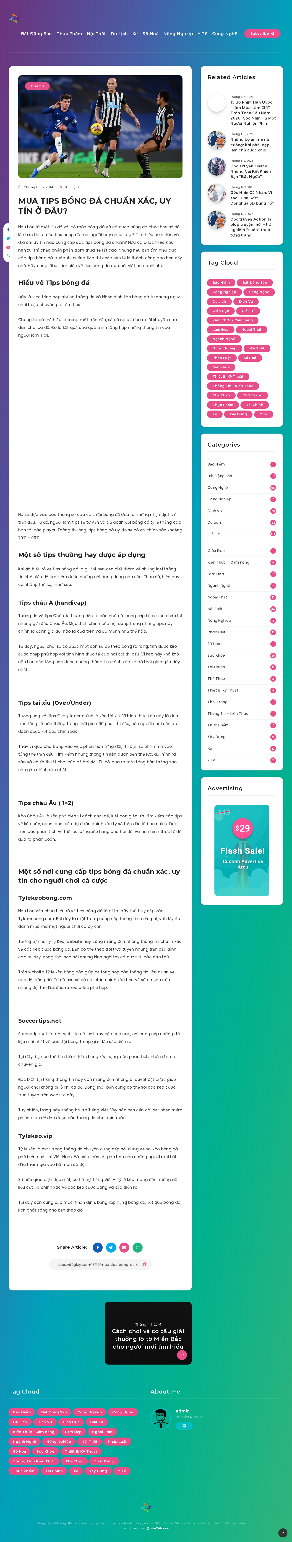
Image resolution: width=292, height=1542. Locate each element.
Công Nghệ (224, 33)
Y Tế (202, 33)
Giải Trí (37, 86)
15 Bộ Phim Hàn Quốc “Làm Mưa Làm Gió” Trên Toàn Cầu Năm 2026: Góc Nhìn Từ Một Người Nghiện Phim (253, 113)
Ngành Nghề (224, 339)
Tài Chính (254, 405)
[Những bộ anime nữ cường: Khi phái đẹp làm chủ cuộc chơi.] (217, 140)
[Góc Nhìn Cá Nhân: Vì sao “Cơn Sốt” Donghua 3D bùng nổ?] (217, 193)
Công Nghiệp (224, 292)
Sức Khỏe (221, 367)
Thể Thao (221, 395)
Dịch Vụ (246, 301)
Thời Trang (252, 395)
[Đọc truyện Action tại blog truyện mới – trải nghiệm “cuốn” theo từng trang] (217, 220)
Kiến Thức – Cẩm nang (228, 562)
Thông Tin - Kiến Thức (233, 386)
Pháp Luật (222, 358)
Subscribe (260, 33)
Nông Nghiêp (178, 33)
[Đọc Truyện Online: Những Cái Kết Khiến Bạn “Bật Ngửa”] (217, 166)
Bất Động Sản (36, 33)
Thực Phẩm (69, 33)
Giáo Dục (221, 311)
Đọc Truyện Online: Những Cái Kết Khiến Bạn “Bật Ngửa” (250, 171)
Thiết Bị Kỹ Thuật (228, 376)
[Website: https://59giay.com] (184, 1426)
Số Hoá (151, 33)
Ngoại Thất (252, 330)
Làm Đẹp (221, 330)
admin (183, 1411)
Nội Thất (96, 33)
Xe (135, 33)
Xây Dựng (238, 414)
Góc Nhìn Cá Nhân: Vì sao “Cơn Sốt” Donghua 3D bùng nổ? (252, 197)
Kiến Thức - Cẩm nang (233, 320)
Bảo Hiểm (221, 283)
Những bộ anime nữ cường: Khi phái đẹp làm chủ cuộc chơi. (249, 144)
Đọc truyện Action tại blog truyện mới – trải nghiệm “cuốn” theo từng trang (251, 227)
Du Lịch (119, 33)
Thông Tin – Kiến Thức (228, 713)
